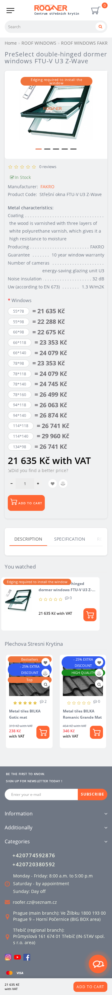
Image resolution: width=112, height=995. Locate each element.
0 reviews (46, 166)
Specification (69, 539)
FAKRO (47, 187)
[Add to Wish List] (45, 662)
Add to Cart (90, 986)
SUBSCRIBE (92, 794)
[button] (98, 701)
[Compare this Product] (45, 673)
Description (28, 539)
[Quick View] (45, 684)
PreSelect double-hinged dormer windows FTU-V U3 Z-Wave (65, 590)
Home (11, 43)
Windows (21, 300)
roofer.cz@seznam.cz (35, 902)
